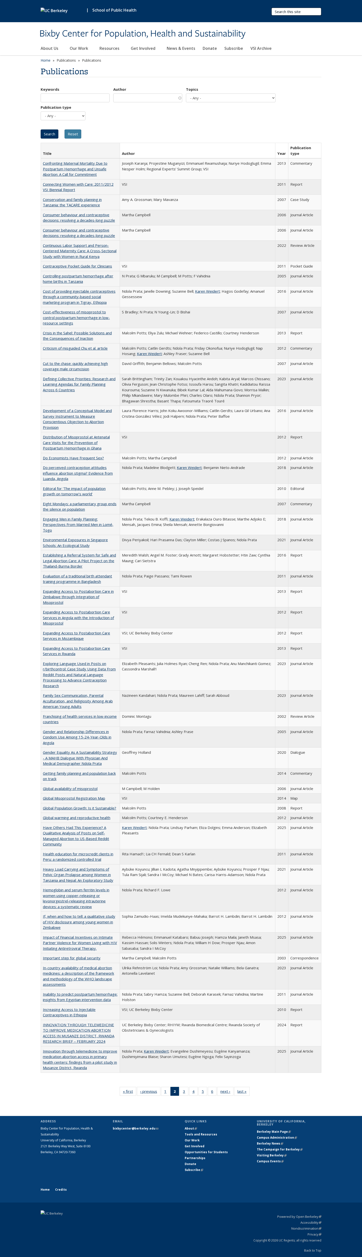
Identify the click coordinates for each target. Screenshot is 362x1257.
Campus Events (270, 1161)
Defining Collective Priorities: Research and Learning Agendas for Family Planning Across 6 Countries (79, 384)
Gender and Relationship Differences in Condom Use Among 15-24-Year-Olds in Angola (77, 737)
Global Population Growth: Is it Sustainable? (79, 808)
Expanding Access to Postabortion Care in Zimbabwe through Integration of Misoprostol (78, 597)
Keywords (50, 89)
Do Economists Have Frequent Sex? (73, 457)
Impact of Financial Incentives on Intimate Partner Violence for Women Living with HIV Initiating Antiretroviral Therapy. (80, 943)
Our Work (79, 48)
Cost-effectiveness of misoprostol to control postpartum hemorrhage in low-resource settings (76, 317)
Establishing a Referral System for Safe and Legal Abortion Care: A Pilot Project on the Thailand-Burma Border (79, 561)
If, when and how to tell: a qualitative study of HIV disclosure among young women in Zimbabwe (79, 922)
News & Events (181, 48)
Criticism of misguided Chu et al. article (75, 348)
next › (226, 1092)
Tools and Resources (201, 1134)
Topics (192, 89)
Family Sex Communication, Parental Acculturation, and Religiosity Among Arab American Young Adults (78, 701)
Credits (61, 1189)
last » (243, 1092)
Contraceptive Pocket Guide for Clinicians (77, 266)
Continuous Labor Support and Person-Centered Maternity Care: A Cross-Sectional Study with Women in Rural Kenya (79, 251)
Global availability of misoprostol (70, 788)
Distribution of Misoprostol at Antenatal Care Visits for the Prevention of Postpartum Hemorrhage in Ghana (76, 442)
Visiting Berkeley (272, 1155)
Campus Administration (277, 1137)
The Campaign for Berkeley (280, 1149)
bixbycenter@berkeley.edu (135, 1128)
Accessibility (310, 1222)
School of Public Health (114, 10)
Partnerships (195, 1158)
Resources (109, 48)
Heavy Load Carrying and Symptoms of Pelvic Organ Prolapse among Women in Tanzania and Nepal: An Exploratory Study (78, 875)
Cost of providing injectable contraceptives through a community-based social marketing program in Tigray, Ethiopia (79, 297)
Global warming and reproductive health (76, 817)
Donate (210, 48)
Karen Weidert (207, 291)
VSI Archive (261, 48)
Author (119, 89)
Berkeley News (270, 1143)
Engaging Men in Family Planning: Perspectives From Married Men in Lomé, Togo (78, 525)
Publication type (56, 107)
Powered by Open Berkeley (299, 1216)
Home (45, 60)
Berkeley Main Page (274, 1132)
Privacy (314, 1234)
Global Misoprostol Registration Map (74, 798)
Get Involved (143, 48)
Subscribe (233, 48)
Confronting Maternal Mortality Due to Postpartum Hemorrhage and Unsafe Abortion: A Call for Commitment (75, 169)
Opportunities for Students (206, 1152)
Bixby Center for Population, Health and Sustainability (142, 34)
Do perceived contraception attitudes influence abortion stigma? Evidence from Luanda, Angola (78, 473)
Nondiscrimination (306, 1228)
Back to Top (312, 1250)
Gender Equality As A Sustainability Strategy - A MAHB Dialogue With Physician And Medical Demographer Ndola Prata (80, 758)
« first (129, 1092)
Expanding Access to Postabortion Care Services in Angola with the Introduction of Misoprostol (78, 618)
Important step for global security (71, 957)
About (191, 1128)
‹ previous (150, 1092)
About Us (50, 48)
